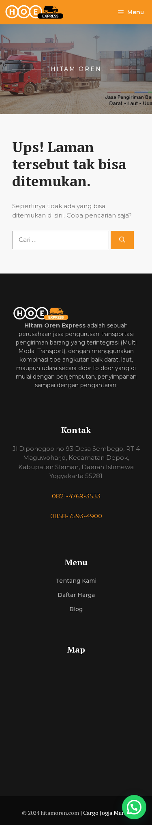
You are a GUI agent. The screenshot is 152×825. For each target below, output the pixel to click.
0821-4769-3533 (76, 496)
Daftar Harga (76, 595)
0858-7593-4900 (76, 516)
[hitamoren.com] (39, 12)
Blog (76, 609)
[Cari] (122, 240)
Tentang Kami (76, 580)
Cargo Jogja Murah (106, 812)
